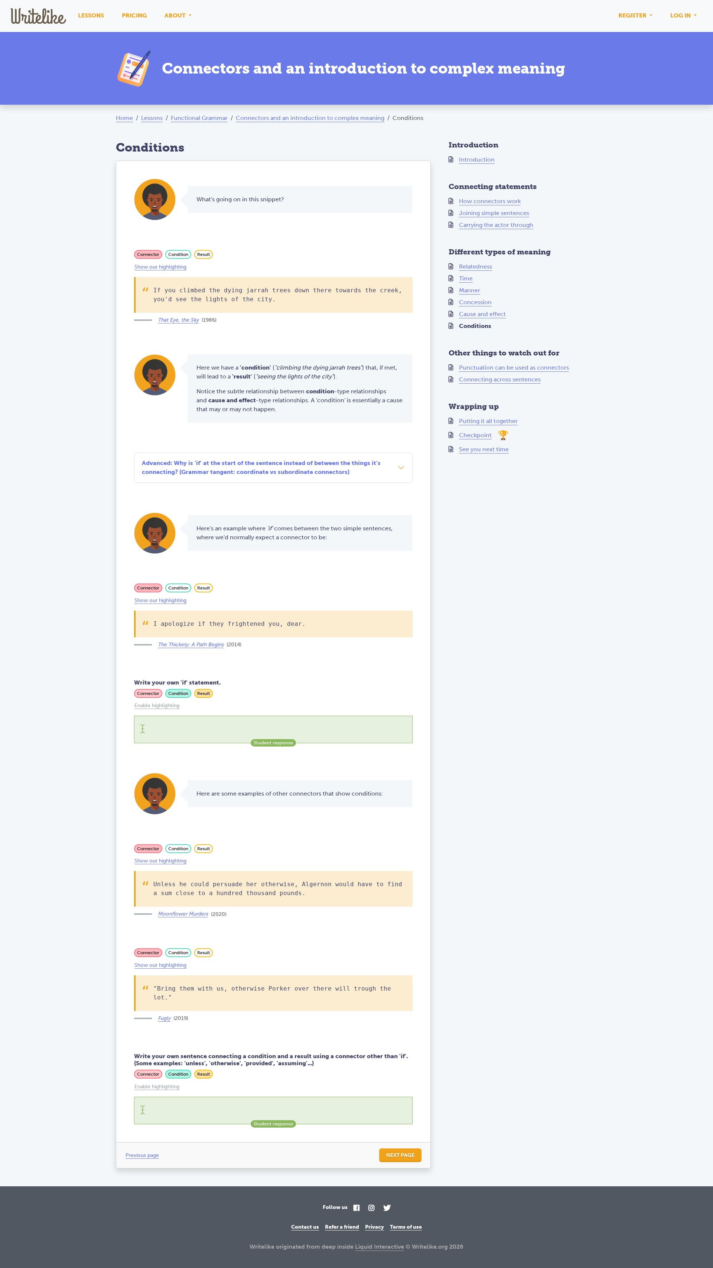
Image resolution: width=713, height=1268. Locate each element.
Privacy (374, 1227)
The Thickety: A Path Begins (191, 644)
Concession (475, 302)
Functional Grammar (199, 117)
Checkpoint (475, 435)
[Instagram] (371, 1208)
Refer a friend (342, 1227)
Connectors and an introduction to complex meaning (310, 117)
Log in (681, 15)
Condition (178, 254)
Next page (400, 1155)
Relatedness (475, 266)
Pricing (134, 15)
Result (203, 254)
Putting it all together (488, 421)
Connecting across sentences (500, 379)
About (176, 15)
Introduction (477, 159)
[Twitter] (387, 1208)
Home (124, 117)
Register (633, 15)
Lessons (91, 15)
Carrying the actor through (496, 224)
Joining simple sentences (494, 213)
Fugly (164, 1018)
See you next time (484, 449)
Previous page (142, 1155)
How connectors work (490, 201)
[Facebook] (356, 1208)
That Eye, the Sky (178, 320)
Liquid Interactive (379, 1246)
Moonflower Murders (183, 914)
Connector (148, 254)
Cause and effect (482, 314)
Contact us (305, 1227)
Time (466, 278)
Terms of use (406, 1227)
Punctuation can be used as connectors (514, 367)
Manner (469, 290)
